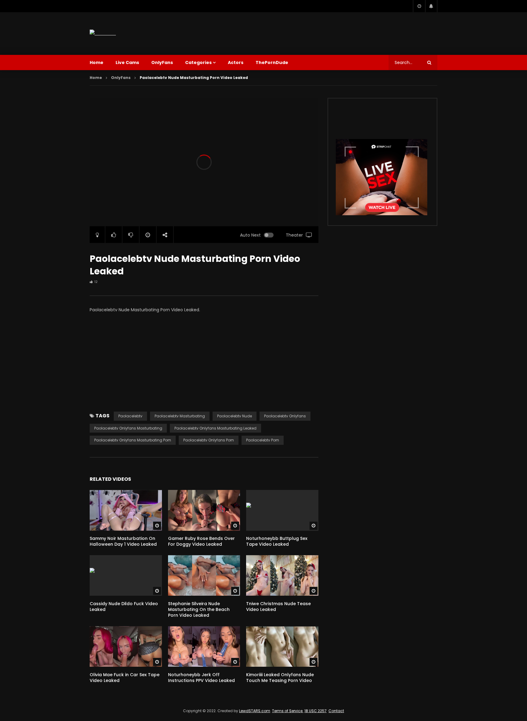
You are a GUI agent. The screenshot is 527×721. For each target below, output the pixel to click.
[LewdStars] (103, 33)
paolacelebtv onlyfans (285, 416)
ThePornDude (272, 62)
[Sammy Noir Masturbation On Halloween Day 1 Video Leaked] (126, 510)
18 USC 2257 (315, 710)
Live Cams (127, 62)
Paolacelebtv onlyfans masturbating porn (132, 440)
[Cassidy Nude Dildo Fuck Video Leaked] (126, 575)
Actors (235, 62)
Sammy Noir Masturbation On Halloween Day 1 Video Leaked (123, 541)
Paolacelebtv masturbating (180, 416)
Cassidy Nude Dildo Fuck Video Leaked (124, 606)
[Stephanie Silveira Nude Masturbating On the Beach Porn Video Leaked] (204, 575)
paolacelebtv (130, 416)
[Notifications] (431, 6)
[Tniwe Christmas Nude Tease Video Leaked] (282, 575)
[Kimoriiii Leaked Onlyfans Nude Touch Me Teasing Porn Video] (282, 646)
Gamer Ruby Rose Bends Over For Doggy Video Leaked (201, 541)
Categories (198, 62)
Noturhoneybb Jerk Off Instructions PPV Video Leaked (201, 678)
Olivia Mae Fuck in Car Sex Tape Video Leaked (125, 678)
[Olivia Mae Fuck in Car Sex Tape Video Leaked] (126, 646)
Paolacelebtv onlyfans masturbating (128, 428)
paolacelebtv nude (234, 416)
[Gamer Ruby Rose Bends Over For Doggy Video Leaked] (204, 510)
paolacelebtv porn (262, 440)
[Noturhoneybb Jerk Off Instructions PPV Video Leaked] (204, 646)
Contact (336, 710)
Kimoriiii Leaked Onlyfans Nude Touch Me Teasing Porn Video (280, 678)
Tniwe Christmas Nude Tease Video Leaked (278, 606)
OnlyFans (162, 62)
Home (96, 62)
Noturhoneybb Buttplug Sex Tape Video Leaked (276, 541)
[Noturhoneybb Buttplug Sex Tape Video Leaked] (282, 510)
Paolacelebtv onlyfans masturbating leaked (215, 428)
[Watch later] (419, 6)
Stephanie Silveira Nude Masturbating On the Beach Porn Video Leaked (199, 609)
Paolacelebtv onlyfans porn (208, 440)
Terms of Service (287, 710)
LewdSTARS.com (254, 710)
